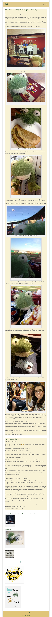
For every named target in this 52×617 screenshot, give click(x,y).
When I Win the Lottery (14, 439)
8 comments (13, 12)
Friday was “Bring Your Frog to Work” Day (21, 10)
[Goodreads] (29, 613)
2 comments (13, 441)
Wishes (22, 444)
